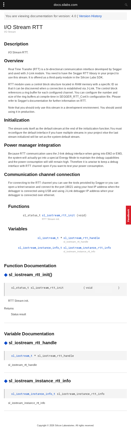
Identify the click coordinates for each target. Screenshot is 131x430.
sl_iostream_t (49, 238)
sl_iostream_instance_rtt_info (87, 247)
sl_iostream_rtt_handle (81, 238)
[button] (128, 215)
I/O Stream (10, 31)
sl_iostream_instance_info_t (40, 247)
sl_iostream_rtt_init (59, 215)
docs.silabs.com (65, 5)
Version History (90, 16)
